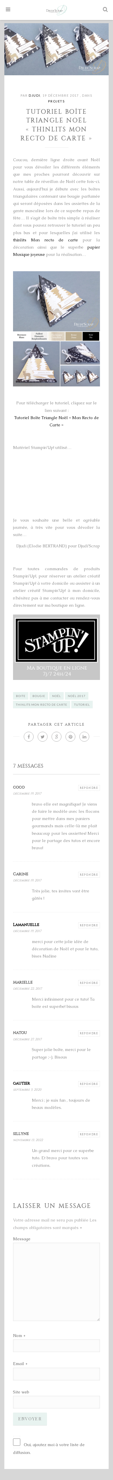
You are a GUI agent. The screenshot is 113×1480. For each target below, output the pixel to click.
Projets (56, 101)
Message (21, 1238)
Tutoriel (82, 704)
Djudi (34, 95)
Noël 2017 (76, 696)
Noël (56, 696)
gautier (21, 1083)
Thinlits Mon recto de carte (41, 704)
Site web (21, 1392)
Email (18, 1363)
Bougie (38, 696)
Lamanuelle (26, 924)
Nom (17, 1335)
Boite (20, 696)
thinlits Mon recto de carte (45, 240)
